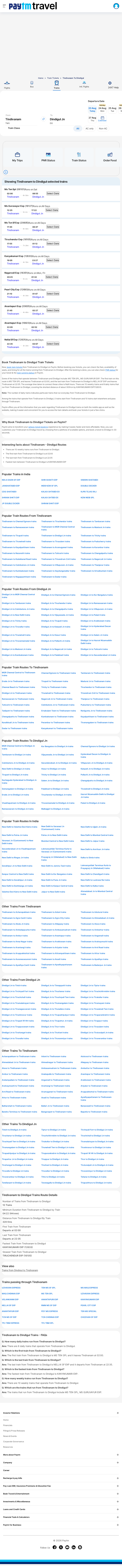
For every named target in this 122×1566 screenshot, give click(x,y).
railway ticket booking (38, 427)
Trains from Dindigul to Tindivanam (20, 1270)
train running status (25, 373)
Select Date (53, 193)
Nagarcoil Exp (11, 272)
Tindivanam (13, 196)
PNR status (110, 370)
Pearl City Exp (11, 289)
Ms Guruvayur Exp (14, 206)
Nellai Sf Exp (11, 339)
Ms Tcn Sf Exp (11, 222)
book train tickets (15, 367)
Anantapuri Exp (12, 306)
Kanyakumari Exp (13, 256)
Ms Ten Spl (10, 189)
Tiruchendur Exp (13, 239)
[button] (102, 119)
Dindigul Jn (38, 196)
